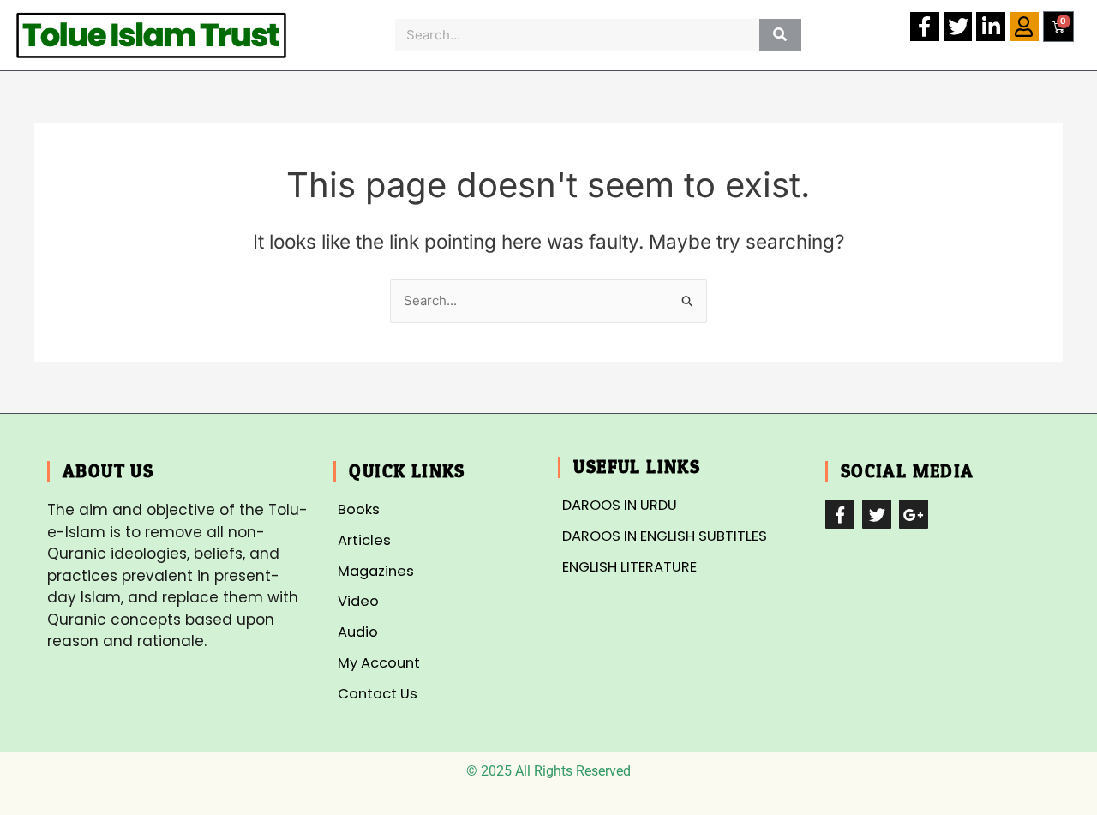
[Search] (780, 35)
